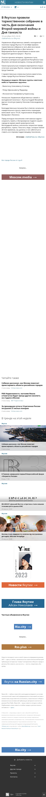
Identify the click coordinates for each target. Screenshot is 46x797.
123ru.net (18, 795)
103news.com (5, 726)
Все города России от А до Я (12, 160)
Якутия (12, 765)
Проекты (13, 773)
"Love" (39, 726)
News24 (4, 728)
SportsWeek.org (26, 726)
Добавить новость (24, 760)
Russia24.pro (14, 728)
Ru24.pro (8, 728)
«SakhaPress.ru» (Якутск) (11, 38)
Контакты (13, 777)
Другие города (15, 769)
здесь (12, 707)
